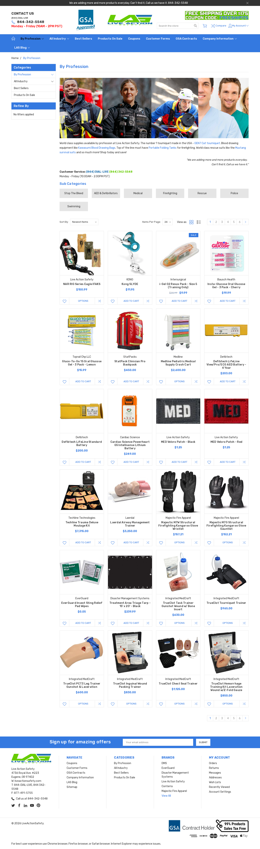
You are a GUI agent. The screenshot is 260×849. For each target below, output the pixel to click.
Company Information (218, 38)
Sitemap (72, 787)
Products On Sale (110, 38)
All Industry (57, 38)
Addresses (215, 777)
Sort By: (64, 221)
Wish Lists (215, 782)
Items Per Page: (151, 221)
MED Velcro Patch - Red (226, 442)
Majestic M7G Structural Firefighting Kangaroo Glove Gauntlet (226, 526)
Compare (220, 25)
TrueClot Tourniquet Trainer (226, 603)
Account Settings (220, 791)
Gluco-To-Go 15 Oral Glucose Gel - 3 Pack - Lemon (81, 363)
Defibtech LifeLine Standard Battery (82, 443)
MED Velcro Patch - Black (178, 442)
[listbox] (84, 222)
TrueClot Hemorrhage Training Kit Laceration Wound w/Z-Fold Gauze (226, 687)
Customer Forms (158, 38)
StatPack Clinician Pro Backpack (130, 363)
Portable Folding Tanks (162, 147)
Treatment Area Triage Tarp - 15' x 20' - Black (130, 604)
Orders (213, 763)
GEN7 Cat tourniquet (207, 143)
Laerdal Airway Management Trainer (130, 524)
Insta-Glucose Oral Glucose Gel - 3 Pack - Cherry (226, 285)
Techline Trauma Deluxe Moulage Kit (81, 524)
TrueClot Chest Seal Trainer (178, 683)
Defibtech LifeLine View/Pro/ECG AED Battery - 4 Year (226, 364)
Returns (214, 768)
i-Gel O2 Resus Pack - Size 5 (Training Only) (178, 285)
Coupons (134, 38)
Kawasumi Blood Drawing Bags (96, 147)
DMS (164, 763)
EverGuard (168, 768)
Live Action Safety (173, 781)
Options (83, 300)
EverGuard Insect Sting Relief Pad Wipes (81, 604)
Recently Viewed (219, 787)
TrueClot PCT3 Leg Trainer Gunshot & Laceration (81, 685)
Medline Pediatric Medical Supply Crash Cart (178, 363)
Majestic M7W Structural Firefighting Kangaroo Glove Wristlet (178, 526)
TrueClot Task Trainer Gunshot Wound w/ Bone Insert (178, 606)
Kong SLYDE (130, 284)
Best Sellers (83, 38)
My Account (239, 25)
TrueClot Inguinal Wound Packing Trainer (130, 685)
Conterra (167, 786)
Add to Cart (131, 300)
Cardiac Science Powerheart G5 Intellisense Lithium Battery (130, 445)
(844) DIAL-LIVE (19, 18)
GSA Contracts (186, 38)
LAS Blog (20, 47)
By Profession (31, 38)
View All (166, 795)
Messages (215, 772)
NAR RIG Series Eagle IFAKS (81, 284)
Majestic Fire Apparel (174, 791)
